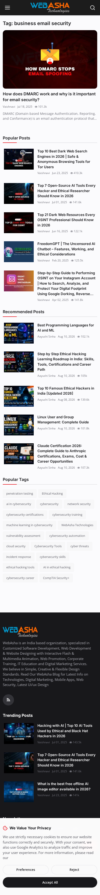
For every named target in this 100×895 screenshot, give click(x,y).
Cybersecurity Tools (48, 546)
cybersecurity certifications (24, 514)
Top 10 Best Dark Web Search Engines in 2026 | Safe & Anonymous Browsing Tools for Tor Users (63, 159)
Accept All (50, 882)
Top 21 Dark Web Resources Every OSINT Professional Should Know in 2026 (66, 219)
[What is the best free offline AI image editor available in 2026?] (19, 791)
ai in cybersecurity (18, 504)
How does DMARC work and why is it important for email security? (49, 96)
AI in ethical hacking (56, 567)
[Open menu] (7, 7)
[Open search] (92, 7)
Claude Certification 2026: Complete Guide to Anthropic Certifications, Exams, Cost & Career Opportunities (62, 454)
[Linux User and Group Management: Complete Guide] (19, 425)
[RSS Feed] (8, 699)
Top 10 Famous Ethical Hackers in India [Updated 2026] (65, 391)
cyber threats (79, 546)
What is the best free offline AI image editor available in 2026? (63, 786)
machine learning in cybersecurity (29, 525)
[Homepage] (50, 7)
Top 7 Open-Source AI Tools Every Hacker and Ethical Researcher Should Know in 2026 (66, 190)
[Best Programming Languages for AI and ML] (19, 333)
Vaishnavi (9, 107)
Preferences (25, 869)
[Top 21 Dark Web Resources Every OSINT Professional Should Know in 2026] (19, 222)
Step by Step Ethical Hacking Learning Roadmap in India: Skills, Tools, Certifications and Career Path (65, 362)
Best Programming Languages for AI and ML (65, 328)
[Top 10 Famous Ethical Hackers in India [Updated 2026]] (19, 396)
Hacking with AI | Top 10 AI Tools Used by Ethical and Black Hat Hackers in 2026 (64, 730)
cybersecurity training (67, 514)
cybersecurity (49, 504)
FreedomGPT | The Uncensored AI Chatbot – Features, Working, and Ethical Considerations (66, 248)
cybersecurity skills (53, 557)
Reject (74, 869)
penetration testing (19, 493)
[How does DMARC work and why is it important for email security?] (50, 59)
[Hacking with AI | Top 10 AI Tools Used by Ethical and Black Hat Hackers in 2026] (19, 733)
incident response (18, 557)
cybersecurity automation (67, 536)
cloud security (16, 546)
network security (79, 504)
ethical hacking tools (20, 567)
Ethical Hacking (52, 493)
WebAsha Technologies (77, 525)
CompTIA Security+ (56, 578)
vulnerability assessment (23, 536)
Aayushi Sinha (46, 336)
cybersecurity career (20, 578)
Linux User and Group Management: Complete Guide (63, 420)
